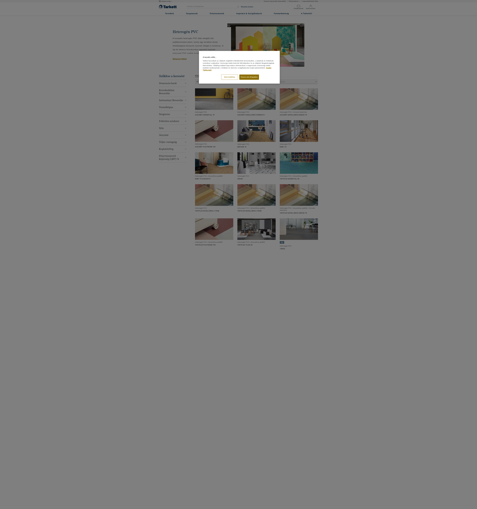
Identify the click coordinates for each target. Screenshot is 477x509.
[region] (239, 67)
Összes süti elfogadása (249, 77)
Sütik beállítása (229, 77)
